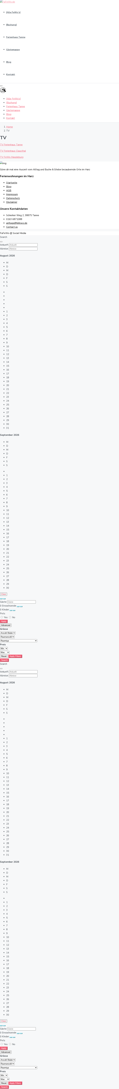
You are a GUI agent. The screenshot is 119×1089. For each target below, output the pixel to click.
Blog (8, 62)
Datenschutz (13, 198)
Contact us (12, 227)
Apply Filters (15, 656)
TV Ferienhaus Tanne (11, 144)
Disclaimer (11, 202)
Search (4, 660)
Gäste (3, 601)
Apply (3, 621)
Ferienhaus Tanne (15, 37)
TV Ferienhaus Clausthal (13, 150)
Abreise (4, 248)
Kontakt (10, 74)
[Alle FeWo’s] (13, 12)
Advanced (5, 625)
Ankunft (4, 244)
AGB (8, 190)
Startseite (11, 182)
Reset (4, 656)
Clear (3, 594)
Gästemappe (13, 49)
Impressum (12, 194)
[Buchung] (11, 24)
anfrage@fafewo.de (16, 223)
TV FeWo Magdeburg (11, 157)
